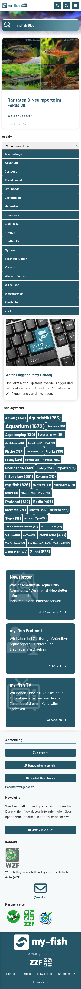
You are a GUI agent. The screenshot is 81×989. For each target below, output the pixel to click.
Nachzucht (64, 484)
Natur (11, 492)
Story (13, 518)
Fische (14, 451)
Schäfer (38, 510)
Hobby (45, 468)
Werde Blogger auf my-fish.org (29, 375)
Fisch (50, 443)
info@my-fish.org (41, 897)
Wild (56, 526)
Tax (28, 518)
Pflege (44, 493)
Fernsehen (35, 443)
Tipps (40, 518)
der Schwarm (15, 442)
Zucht (40, 551)
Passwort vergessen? (19, 787)
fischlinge (34, 451)
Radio (43, 501)
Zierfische (52, 535)
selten (59, 510)
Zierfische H (61, 543)
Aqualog (15, 418)
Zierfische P (16, 551)
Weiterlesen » (20, 115)
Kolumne (46, 476)
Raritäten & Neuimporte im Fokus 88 (34, 102)
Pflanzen (28, 493)
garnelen (32, 459)
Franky (54, 451)
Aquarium (24, 426)
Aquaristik (44, 417)
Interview (19, 476)
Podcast (17, 501)
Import (66, 468)
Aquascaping (20, 434)
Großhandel (19, 468)
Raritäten (15, 510)
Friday (13, 460)
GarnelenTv (51, 459)
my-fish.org (42, 484)
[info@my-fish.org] (40, 888)
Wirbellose (12, 535)
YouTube (29, 535)
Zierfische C (39, 543)
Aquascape (56, 426)
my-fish (17, 484)
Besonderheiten (50, 434)
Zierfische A (15, 543)
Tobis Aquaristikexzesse (21, 526)
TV (44, 526)
